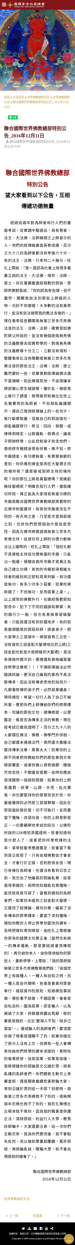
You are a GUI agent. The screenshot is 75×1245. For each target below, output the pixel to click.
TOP (69, 1241)
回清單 (37, 1216)
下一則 (65, 1216)
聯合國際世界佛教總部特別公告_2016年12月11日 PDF (37, 144)
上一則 (13, 1216)
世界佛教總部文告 (17, 1199)
